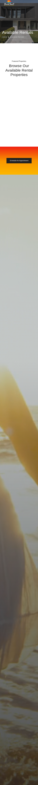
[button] (19, 8)
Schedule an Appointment (19, 160)
